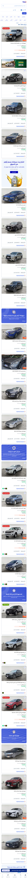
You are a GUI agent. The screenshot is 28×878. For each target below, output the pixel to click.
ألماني (11, 20)
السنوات (21, 23)
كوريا (20, 20)
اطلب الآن (14, 172)
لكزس (11, 16)
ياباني (25, 20)
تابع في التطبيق (6, 870)
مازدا (3, 16)
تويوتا (19, 16)
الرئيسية (25, 23)
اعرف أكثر (23, 321)
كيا (14, 16)
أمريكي (16, 20)
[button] (13, 10)
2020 (25, 13)
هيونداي (23, 16)
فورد (7, 16)
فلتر (22, 10)
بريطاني (6, 20)
